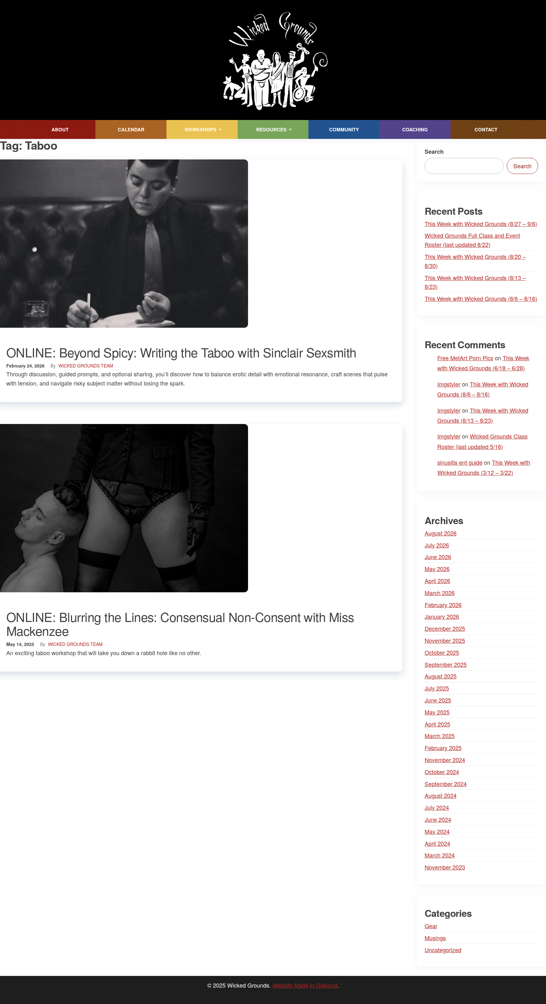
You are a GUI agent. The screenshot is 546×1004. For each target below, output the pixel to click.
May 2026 (437, 569)
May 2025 (437, 712)
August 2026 (441, 533)
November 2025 (445, 640)
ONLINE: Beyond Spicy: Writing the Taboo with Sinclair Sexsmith (181, 352)
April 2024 (437, 843)
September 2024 (446, 784)
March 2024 (440, 855)
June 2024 (438, 819)
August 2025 (441, 676)
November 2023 (445, 867)
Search (434, 151)
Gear (431, 926)
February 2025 (443, 748)
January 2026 (442, 616)
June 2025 (438, 700)
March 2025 (440, 736)
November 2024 (445, 760)
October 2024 (442, 772)
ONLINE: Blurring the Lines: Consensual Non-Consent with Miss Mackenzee (180, 623)
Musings (435, 938)
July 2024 (437, 807)
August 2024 (441, 795)
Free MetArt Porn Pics (465, 358)
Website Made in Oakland (304, 985)
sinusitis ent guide (459, 462)
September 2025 (446, 664)
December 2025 (445, 628)
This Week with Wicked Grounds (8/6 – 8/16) (481, 298)
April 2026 (437, 581)
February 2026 (443, 605)
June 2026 (438, 557)
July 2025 (437, 688)
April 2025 (437, 724)
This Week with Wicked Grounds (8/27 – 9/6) (481, 223)
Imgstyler (448, 384)
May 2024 (437, 831)
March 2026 (440, 593)
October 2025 (442, 652)
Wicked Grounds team (85, 365)
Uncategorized (443, 950)
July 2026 (437, 545)
